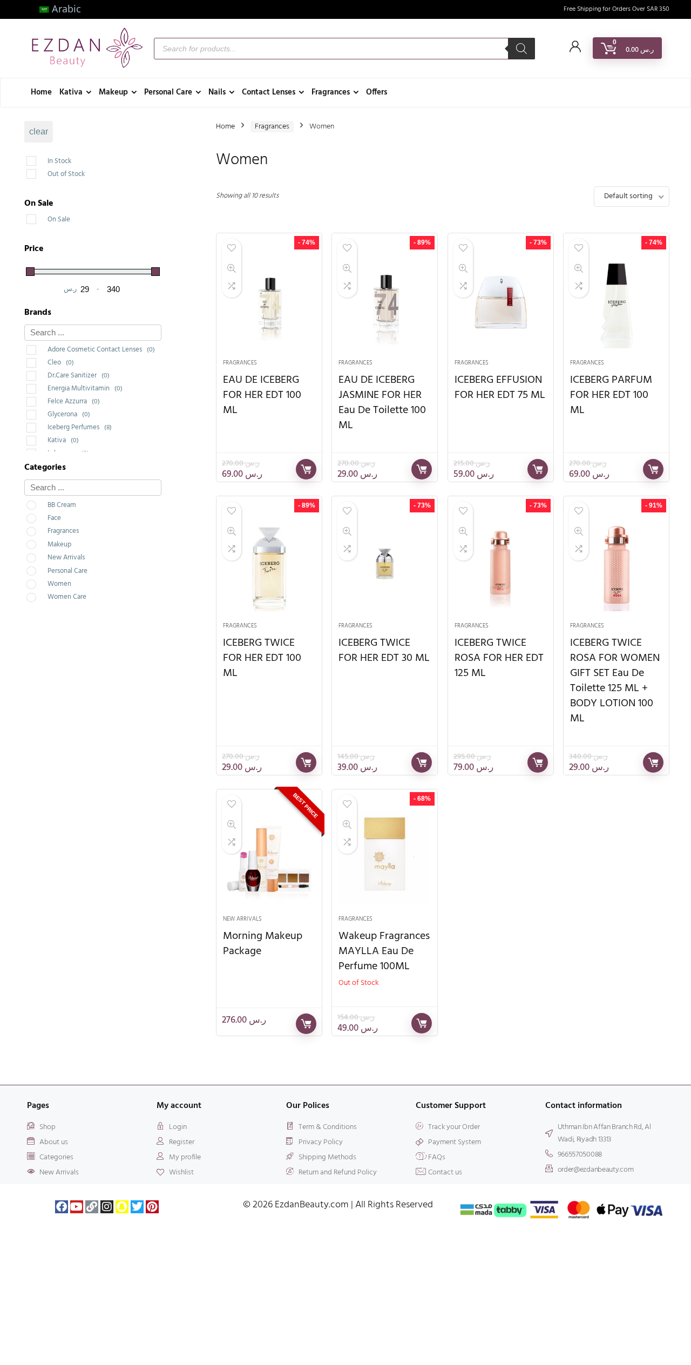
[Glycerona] (43, 412)
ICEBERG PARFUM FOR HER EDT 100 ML (611, 395)
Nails (217, 92)
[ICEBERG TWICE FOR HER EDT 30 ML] (384, 564)
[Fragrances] (43, 529)
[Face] (43, 515)
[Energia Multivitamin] (43, 386)
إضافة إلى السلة (306, 469)
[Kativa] (43, 438)
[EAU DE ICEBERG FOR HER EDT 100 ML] (269, 301)
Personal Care (168, 92)
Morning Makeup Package (262, 944)
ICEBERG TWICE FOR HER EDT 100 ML (262, 658)
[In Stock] (43, 159)
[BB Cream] (43, 502)
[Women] (43, 581)
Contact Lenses (268, 92)
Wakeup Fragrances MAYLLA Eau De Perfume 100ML (384, 951)
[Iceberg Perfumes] (43, 425)
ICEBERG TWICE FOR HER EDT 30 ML (384, 650)
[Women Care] (43, 594)
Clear (38, 131)
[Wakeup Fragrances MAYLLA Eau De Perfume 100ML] (384, 858)
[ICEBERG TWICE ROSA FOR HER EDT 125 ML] (501, 564)
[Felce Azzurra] (43, 399)
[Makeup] (43, 542)
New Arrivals (242, 919)
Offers (376, 92)
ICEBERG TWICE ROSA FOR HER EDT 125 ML (499, 658)
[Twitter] (137, 1206)
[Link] (91, 1206)
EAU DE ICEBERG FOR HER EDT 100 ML (262, 395)
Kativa (71, 92)
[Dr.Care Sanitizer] (43, 373)
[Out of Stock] (43, 171)
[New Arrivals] (43, 555)
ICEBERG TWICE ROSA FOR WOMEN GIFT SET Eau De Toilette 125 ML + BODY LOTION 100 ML (615, 680)
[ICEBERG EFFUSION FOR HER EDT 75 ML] (501, 301)
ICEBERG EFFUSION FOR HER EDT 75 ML (500, 387)
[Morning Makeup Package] (269, 858)
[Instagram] (106, 1206)
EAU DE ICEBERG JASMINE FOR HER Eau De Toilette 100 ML (382, 402)
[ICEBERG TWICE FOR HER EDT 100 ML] (269, 564)
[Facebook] (61, 1206)
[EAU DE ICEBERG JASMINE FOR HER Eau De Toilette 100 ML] (384, 301)
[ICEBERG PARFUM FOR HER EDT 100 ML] (616, 301)
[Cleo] (43, 360)
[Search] (521, 48)
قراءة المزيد (421, 1023)
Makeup (113, 92)
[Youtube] (76, 1206)
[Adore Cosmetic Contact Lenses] (43, 348)
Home (41, 92)
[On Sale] (43, 217)
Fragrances (330, 92)
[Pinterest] (152, 1206)
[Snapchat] (122, 1206)
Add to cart (306, 1023)
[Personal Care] (43, 568)
